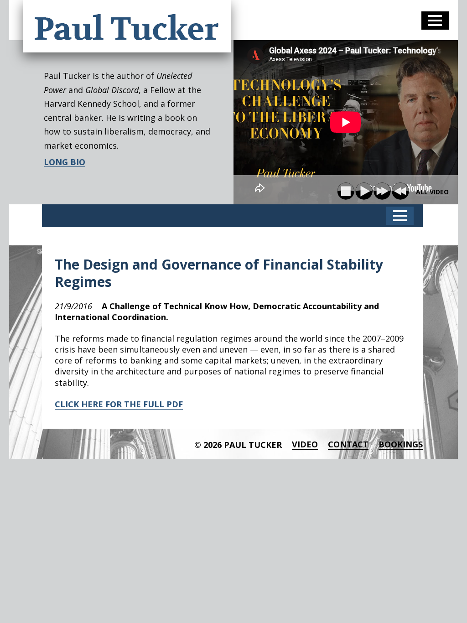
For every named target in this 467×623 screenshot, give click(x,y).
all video (432, 192)
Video (305, 444)
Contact (348, 444)
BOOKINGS (401, 444)
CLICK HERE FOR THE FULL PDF (119, 404)
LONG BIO (64, 162)
